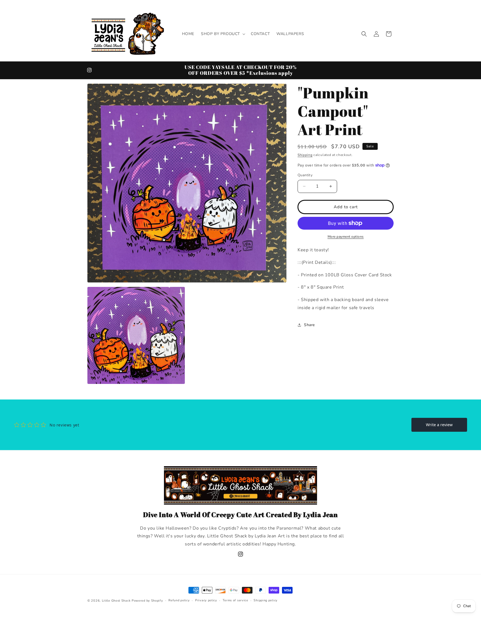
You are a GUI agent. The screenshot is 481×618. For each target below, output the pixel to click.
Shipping (305, 155)
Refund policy (179, 600)
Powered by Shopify (147, 601)
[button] (222, 34)
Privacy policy (206, 600)
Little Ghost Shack (116, 601)
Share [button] (309, 324)
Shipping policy (266, 600)
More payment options (346, 236)
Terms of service (235, 600)
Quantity (305, 175)
